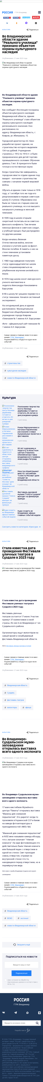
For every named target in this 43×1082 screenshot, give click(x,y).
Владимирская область (17, 685)
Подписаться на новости (21, 957)
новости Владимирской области (21, 378)
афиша (28, 707)
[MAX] (26, 22)
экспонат (25, 918)
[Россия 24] (17, 18)
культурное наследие (16, 370)
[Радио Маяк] (36, 19)
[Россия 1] (7, 18)
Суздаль (10, 693)
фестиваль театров (15, 700)
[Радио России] (26, 18)
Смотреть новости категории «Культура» (20, 527)
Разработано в (20, 1030)
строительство (13, 363)
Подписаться (21, 973)
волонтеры (12, 707)
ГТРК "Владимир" (17, 337)
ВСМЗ (9, 918)
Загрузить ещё (23, 944)
